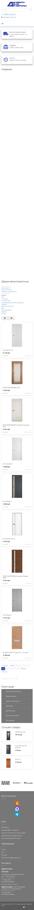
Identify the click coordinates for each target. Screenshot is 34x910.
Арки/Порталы (10, 711)
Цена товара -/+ (6, 288)
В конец (4, 671)
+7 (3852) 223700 (8, 14)
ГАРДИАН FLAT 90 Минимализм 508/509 (14, 268)
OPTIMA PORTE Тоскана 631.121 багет (15, 652)
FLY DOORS (4, 299)
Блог (2, 852)
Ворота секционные (12, 715)
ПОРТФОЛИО (5, 827)
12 (10, 668)
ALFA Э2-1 (18, 759)
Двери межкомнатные (13, 691)
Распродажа (10, 720)
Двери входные (11, 696)
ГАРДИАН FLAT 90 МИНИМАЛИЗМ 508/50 (14, 183)
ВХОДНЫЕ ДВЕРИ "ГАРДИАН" (9, 830)
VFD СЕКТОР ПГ (8, 350)
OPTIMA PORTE (5, 301)
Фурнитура (9, 706)
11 (7, 668)
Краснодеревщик (6, 310)
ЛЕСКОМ (4, 312)
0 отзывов (28, 355)
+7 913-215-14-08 (9, 878)
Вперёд (23, 668)
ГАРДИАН (4, 304)
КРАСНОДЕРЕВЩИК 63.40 (11, 388)
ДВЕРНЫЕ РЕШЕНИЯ (7, 306)
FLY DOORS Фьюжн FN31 (9, 98)
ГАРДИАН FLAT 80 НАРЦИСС (10, 155)
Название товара (6, 290)
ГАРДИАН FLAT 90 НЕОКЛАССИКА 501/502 (15, 211)
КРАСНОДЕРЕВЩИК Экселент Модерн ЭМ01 (15, 577)
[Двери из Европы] (17, 4)
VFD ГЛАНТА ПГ (8, 464)
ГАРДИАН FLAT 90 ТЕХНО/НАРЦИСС (13, 239)
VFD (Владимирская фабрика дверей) (12, 302)
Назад (12, 665)
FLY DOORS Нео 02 (9, 539)
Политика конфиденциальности (11, 857)
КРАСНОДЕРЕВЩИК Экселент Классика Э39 (16, 426)
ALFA (2, 297)
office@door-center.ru (11, 884)
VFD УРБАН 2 (7, 615)
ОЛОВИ (3, 313)
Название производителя (9, 291)
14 (18, 668)
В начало (5, 665)
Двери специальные (12, 701)
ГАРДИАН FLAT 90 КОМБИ (9, 126)
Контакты (4, 855)
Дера (2, 308)
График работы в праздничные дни (11, 835)
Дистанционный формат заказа (10, 838)
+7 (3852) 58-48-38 (9, 876)
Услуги (3, 849)
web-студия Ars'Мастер (10, 905)
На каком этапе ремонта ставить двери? (13, 833)
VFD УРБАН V (7, 501)
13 (14, 668)
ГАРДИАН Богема (20, 732)
